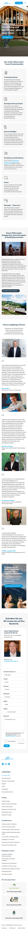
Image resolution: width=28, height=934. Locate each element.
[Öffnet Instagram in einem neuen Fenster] (6, 764)
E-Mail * (6, 701)
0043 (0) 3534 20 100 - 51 (11, 661)
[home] (6, 3)
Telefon (6, 709)
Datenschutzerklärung (10, 736)
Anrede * (6, 679)
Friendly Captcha (21, 743)
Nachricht (6, 716)
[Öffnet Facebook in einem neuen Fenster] (3, 764)
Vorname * (6, 686)
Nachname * (7, 693)
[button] (25, 3)
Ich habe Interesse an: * (10, 671)
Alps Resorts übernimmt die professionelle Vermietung (11, 162)
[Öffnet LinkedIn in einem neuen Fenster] (9, 764)
